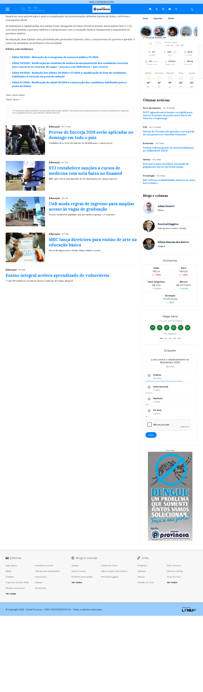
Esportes (158, 18)
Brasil (171, 18)
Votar (151, 435)
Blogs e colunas (155, 195)
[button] (161, 338)
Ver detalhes (170, 333)
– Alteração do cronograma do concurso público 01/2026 (55, 57)
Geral (145, 18)
